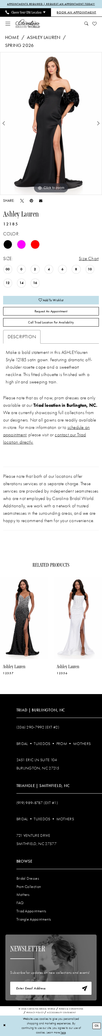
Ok (97, 1025)
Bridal (22, 743)
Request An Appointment (51, 311)
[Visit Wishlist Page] (94, 24)
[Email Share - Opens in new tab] (40, 200)
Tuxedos (42, 743)
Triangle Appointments (33, 919)
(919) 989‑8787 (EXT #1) (37, 802)
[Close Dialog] (4, 1025)
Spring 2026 (19, 45)
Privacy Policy (35, 1012)
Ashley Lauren (44, 37)
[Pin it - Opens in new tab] (31, 200)
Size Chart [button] (89, 258)
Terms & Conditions (71, 1009)
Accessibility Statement (61, 1012)
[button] (7, 23)
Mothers (82, 743)
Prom (61, 743)
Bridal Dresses (27, 878)
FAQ (20, 902)
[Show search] (86, 24)
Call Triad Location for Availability (51, 322)
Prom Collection (28, 886)
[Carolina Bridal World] (27, 23)
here (63, 1032)
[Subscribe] (85, 988)
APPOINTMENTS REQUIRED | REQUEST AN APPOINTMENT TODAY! (51, 4)
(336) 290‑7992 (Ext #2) (37, 727)
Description (22, 336)
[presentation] (24, 618)
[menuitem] (25, 12)
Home (12, 37)
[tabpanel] (51, 123)
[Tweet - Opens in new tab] (22, 200)
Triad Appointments (31, 911)
